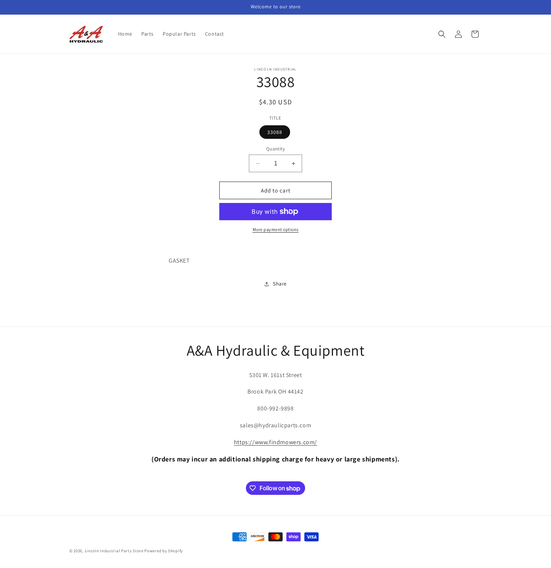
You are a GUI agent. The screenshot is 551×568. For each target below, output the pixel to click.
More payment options (276, 229)
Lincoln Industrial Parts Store (114, 550)
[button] (442, 34)
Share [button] (280, 283)
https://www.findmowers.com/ (275, 442)
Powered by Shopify (163, 550)
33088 (274, 132)
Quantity (275, 149)
